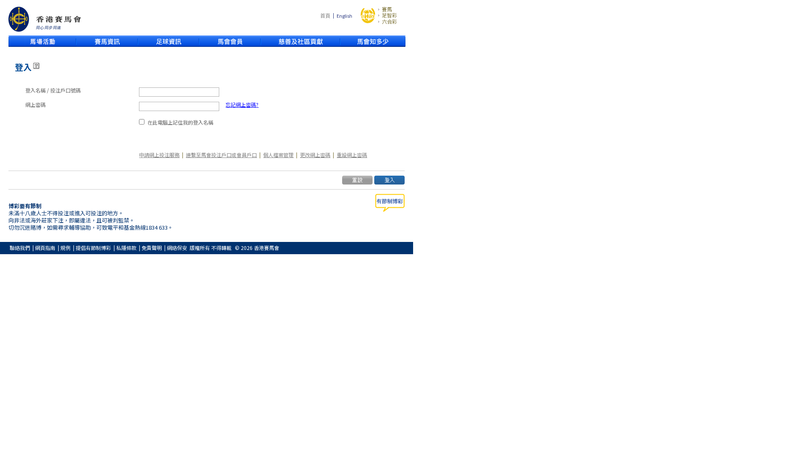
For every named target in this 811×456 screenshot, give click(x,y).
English (344, 16)
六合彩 (389, 21)
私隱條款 (126, 247)
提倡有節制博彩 (93, 247)
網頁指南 (45, 247)
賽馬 (387, 9)
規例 (65, 247)
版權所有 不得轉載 (210, 247)
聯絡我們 (20, 247)
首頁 (325, 15)
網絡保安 (177, 247)
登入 (23, 67)
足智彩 (389, 15)
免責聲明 (152, 247)
